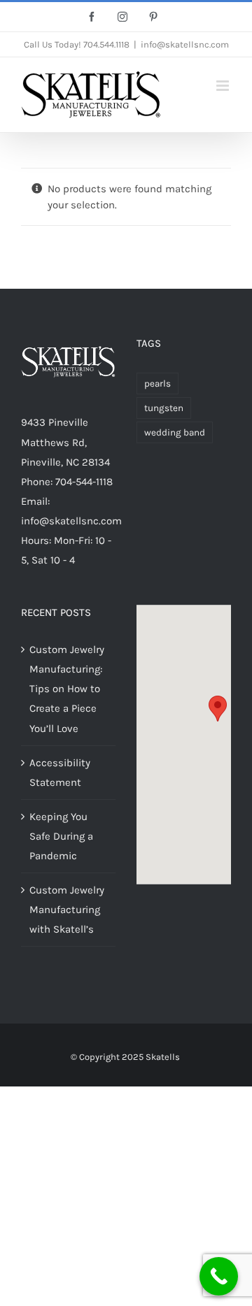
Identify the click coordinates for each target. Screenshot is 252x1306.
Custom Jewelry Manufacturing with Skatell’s (66, 909)
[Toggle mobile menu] (223, 85)
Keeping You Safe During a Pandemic (61, 836)
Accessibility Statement (59, 772)
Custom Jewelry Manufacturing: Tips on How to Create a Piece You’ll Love (66, 688)
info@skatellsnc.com (185, 44)
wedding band (174, 432)
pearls (157, 383)
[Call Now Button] (219, 1276)
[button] (217, 708)
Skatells (163, 1057)
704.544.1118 (106, 44)
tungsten (163, 408)
